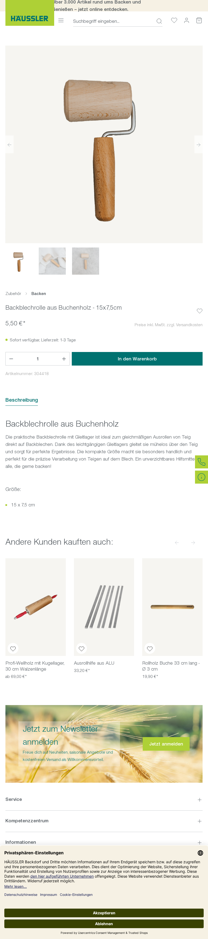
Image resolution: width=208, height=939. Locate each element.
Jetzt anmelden (166, 744)
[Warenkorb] (199, 20)
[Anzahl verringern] (11, 359)
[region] (104, 160)
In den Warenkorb (137, 359)
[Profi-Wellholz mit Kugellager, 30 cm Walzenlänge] (35, 607)
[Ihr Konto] (186, 20)
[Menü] (61, 20)
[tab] (21, 400)
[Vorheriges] (9, 144)
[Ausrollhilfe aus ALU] (104, 607)
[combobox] (113, 21)
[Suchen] (157, 21)
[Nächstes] (198, 144)
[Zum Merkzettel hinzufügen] (200, 307)
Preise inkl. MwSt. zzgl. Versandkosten (169, 325)
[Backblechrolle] (104, 144)
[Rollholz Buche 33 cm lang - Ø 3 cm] (172, 607)
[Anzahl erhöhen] (64, 359)
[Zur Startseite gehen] (29, 13)
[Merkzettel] (174, 20)
